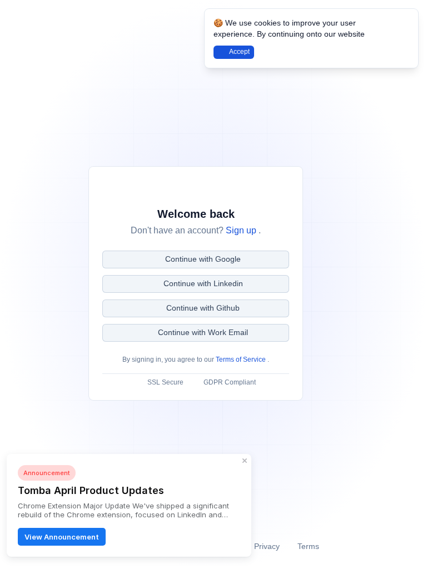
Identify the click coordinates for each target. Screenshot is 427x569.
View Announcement (61, 536)
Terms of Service (241, 359)
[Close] (403, 23)
